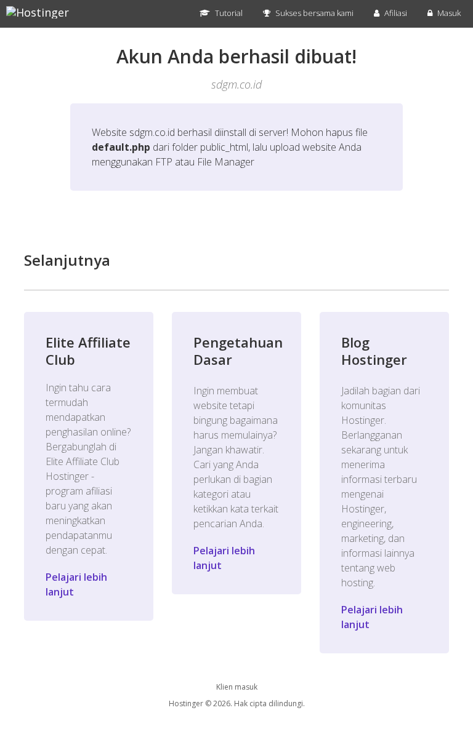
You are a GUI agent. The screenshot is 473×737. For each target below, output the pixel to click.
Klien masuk (236, 687)
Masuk (448, 12)
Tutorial (228, 12)
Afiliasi (394, 12)
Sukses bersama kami (313, 12)
